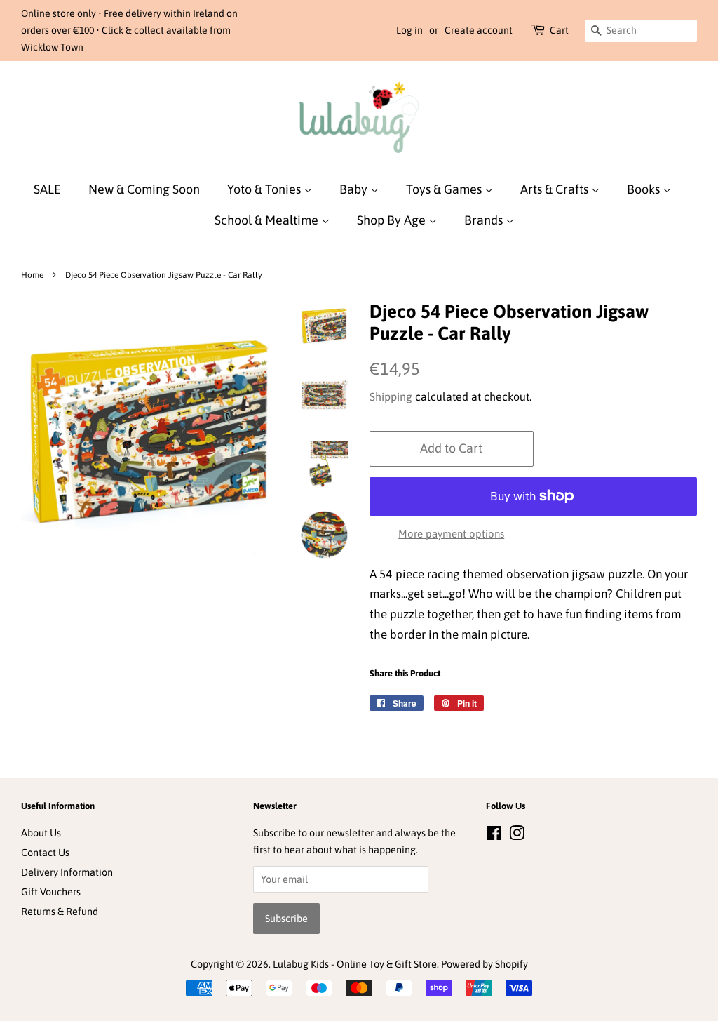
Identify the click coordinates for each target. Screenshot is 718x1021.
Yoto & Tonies (265, 189)
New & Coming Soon (144, 189)
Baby (354, 189)
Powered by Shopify (484, 964)
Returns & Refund (59, 911)
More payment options (451, 534)
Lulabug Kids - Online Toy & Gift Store (355, 964)
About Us (41, 833)
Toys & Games (445, 189)
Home (32, 275)
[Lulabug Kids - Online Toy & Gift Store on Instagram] (516, 835)
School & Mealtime (268, 220)
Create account (479, 30)
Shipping (391, 396)
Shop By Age (392, 220)
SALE (47, 189)
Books (645, 189)
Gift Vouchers (51, 891)
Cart (559, 30)
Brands (485, 220)
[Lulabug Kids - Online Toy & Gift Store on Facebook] (494, 835)
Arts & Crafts (555, 189)
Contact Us (45, 852)
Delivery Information (67, 872)
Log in (409, 30)
